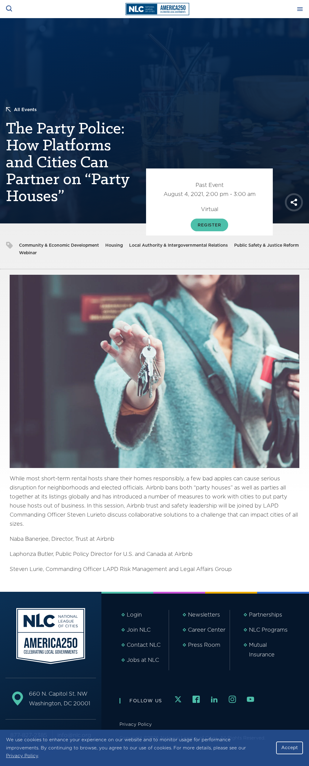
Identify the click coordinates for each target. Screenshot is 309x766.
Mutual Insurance (262, 650)
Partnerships (265, 614)
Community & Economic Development (59, 245)
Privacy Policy (22, 755)
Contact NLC (144, 645)
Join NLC (139, 630)
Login (134, 614)
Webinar (28, 252)
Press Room (204, 645)
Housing (114, 245)
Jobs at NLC (143, 660)
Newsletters (204, 614)
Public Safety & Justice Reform (266, 245)
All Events (25, 109)
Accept (289, 747)
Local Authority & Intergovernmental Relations (178, 245)
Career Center (206, 630)
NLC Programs (268, 630)
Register (209, 225)
